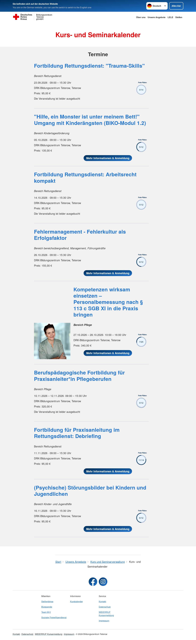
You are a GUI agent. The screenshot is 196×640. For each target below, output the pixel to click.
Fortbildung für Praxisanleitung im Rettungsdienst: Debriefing (77, 433)
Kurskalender (76, 601)
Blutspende (46, 606)
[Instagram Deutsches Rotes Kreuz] (103, 581)
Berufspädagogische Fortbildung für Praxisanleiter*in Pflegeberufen (79, 375)
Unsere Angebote (156, 17)
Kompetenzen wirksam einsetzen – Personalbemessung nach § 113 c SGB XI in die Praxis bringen (108, 302)
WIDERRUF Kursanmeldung (106, 614)
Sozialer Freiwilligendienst (53, 617)
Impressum (104, 620)
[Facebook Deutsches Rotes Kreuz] (93, 581)
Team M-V (46, 612)
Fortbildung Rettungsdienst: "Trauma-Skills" (89, 65)
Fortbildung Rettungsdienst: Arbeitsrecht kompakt (85, 177)
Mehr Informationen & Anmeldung (107, 158)
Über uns (140, 17)
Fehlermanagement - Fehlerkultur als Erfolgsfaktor (80, 234)
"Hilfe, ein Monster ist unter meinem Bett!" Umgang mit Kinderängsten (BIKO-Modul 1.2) (90, 119)
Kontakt (102, 601)
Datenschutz (105, 606)
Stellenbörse (47, 601)
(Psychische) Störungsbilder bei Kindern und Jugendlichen (90, 490)
